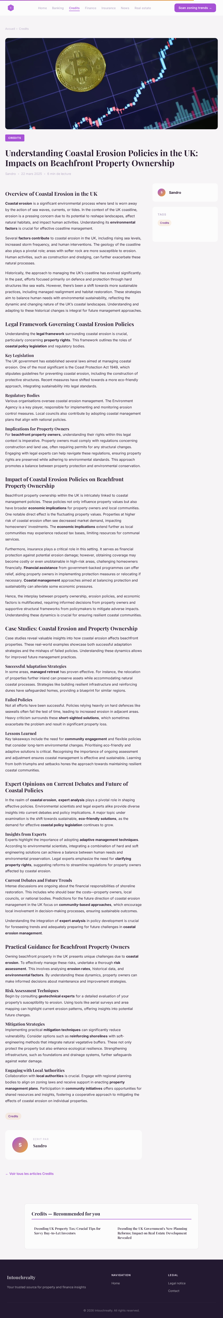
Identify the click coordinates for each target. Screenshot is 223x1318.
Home (42, 8)
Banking (58, 8)
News (125, 8)
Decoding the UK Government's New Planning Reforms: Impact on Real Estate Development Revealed (152, 1233)
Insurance (108, 8)
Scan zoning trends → (195, 8)
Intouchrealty (21, 1277)
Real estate (143, 8)
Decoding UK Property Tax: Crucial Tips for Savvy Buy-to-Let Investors (67, 1230)
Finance (90, 8)
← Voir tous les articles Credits (29, 1174)
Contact (173, 1291)
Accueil (10, 28)
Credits (74, 8)
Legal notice (177, 1283)
